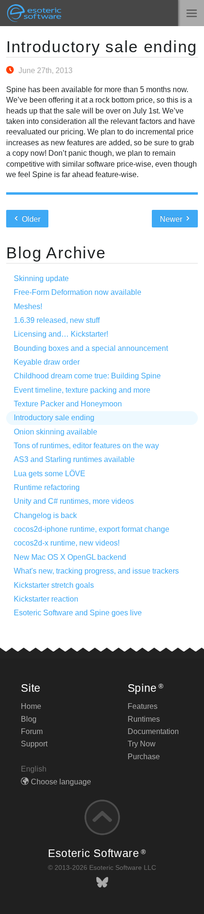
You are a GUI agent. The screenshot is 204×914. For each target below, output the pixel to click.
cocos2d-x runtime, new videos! (67, 543)
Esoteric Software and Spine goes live (78, 613)
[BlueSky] (102, 882)
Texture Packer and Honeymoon (68, 404)
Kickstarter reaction (46, 599)
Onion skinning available (55, 432)
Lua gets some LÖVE (49, 474)
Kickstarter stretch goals (54, 585)
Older (30, 219)
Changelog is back (45, 515)
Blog (29, 719)
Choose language (61, 782)
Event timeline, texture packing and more (82, 390)
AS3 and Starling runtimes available (74, 459)
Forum (32, 731)
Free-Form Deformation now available (77, 292)
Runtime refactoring (47, 487)
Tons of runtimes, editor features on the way (86, 446)
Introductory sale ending (101, 47)
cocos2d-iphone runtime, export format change (91, 529)
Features (143, 706)
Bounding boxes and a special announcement (91, 348)
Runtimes (144, 719)
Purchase (144, 757)
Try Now (142, 744)
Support (34, 744)
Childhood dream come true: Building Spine (87, 376)
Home (31, 706)
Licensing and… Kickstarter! (61, 334)
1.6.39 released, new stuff (57, 320)
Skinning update (41, 278)
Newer (172, 219)
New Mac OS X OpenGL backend (70, 557)
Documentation (153, 731)
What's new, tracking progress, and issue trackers (96, 571)
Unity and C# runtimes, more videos (74, 501)
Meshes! (28, 306)
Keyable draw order (47, 362)
